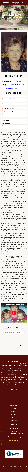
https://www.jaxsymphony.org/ (10, 110)
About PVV (14, 396)
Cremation (14, 402)
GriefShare (14, 414)
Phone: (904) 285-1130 (15, 440)
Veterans (14, 408)
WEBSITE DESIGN (24, 466)
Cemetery (14, 399)
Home (14, 393)
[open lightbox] (14, 52)
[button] (26, 3)
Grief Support (14, 411)
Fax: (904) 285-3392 (15, 444)
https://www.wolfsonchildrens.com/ (11, 98)
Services (14, 417)
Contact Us (14, 420)
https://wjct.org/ (6, 123)
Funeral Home (14, 405)
